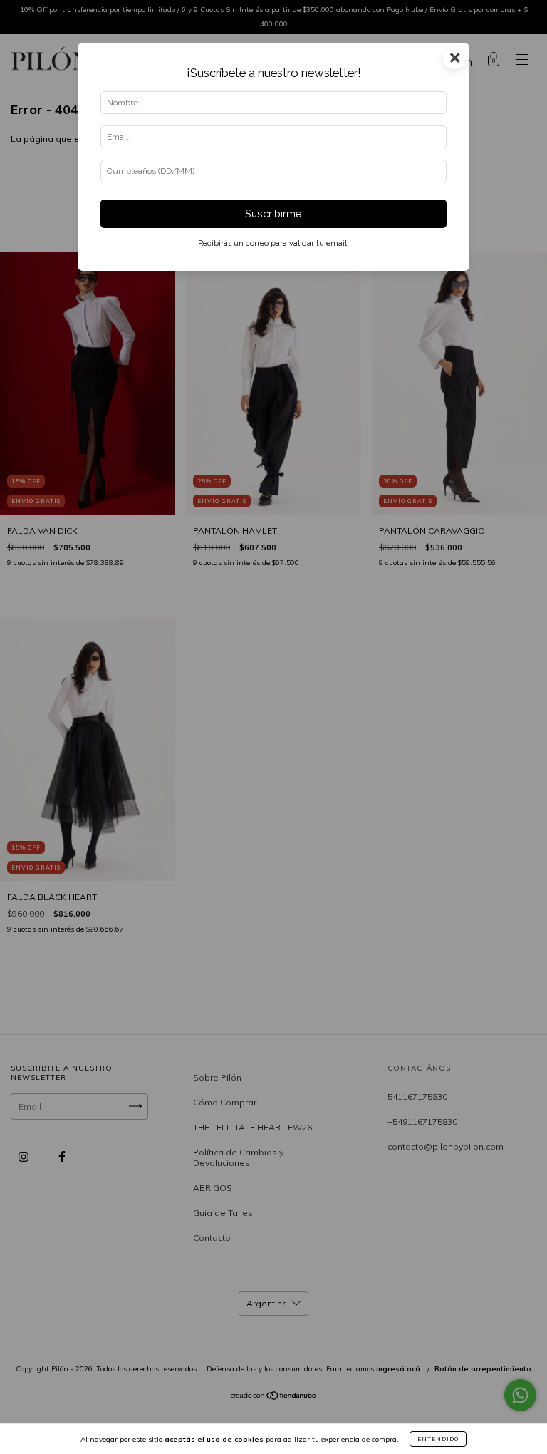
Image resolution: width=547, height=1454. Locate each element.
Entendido (438, 1439)
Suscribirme (273, 213)
